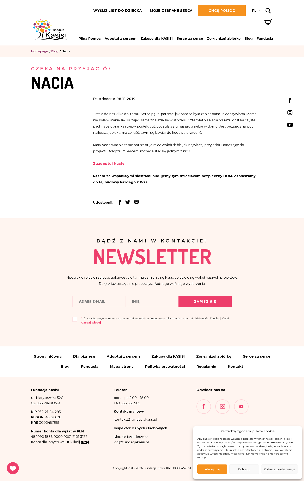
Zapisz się (205, 301)
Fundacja (265, 39)
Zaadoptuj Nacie (109, 164)
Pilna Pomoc (90, 39)
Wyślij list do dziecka (117, 11)
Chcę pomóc (222, 11)
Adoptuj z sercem (120, 39)
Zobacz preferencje (279, 469)
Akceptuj (212, 469)
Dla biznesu (84, 356)
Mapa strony (122, 367)
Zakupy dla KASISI (156, 39)
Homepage (39, 51)
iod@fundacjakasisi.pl (131, 442)
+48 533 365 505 (127, 403)
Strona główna (48, 356)
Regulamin (206, 367)
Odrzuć (244, 469)
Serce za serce (190, 39)
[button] (136, 203)
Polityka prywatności (165, 367)
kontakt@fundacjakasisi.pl (135, 419)
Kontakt (235, 367)
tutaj (85, 442)
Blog (248, 39)
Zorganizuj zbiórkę (224, 39)
